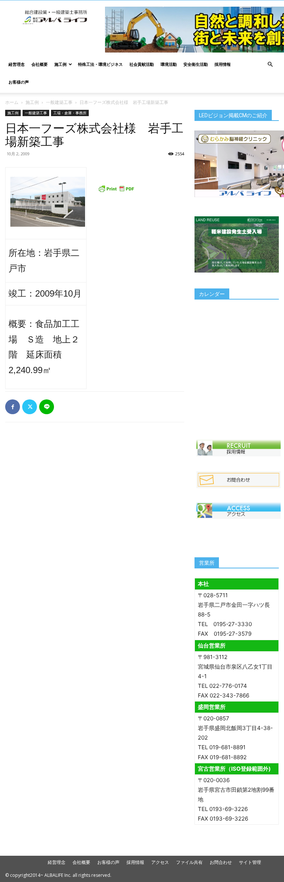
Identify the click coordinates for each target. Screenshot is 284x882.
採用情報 (222, 64)
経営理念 (17, 64)
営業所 (206, 563)
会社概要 (39, 64)
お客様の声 (19, 82)
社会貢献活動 (141, 64)
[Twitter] (29, 406)
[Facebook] (12, 406)
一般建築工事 (59, 102)
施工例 (60, 64)
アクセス (160, 862)
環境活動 (168, 64)
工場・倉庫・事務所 (70, 112)
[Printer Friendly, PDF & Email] (116, 188)
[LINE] (46, 406)
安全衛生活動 (195, 64)
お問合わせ (221, 862)
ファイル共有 (189, 862)
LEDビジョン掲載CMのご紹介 (233, 115)
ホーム (11, 102)
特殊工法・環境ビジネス (100, 64)
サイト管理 (250, 862)
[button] (270, 64)
